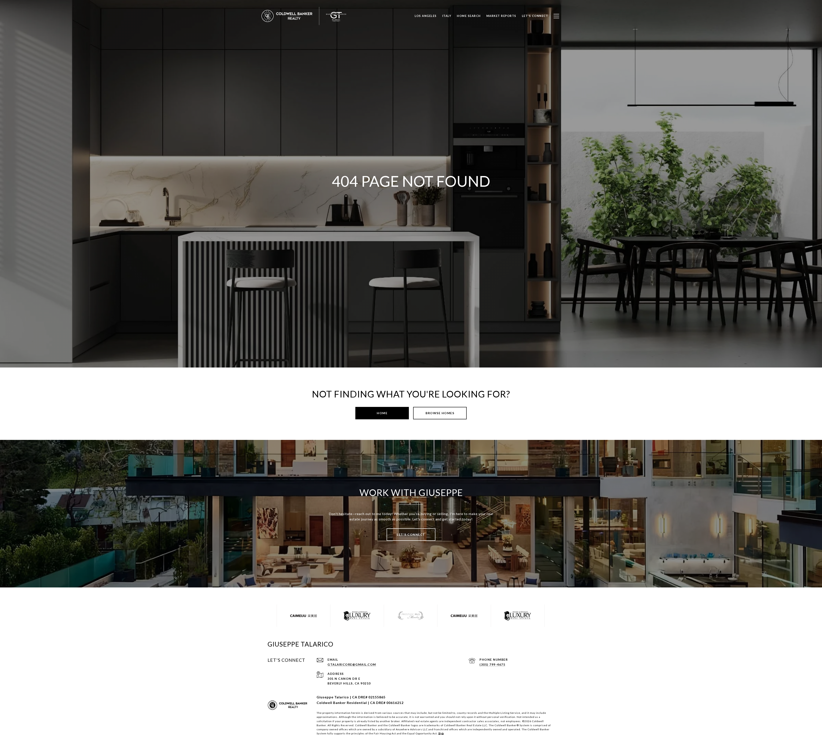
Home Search (469, 16)
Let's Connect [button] (411, 534)
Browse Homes (440, 413)
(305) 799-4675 (492, 664)
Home (382, 413)
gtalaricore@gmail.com (352, 664)
